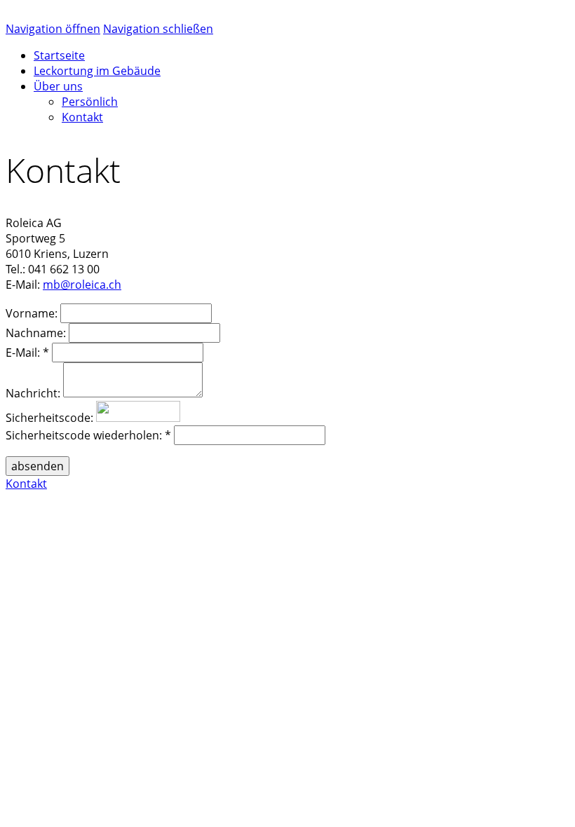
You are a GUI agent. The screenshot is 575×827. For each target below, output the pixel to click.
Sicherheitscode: (49, 417)
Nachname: (36, 333)
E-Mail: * (27, 352)
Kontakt (26, 483)
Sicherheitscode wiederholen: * (88, 435)
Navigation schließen (158, 28)
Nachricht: (33, 393)
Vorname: (32, 313)
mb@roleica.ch (82, 284)
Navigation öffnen (53, 28)
